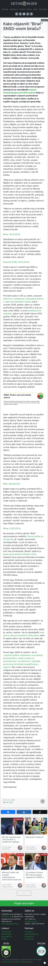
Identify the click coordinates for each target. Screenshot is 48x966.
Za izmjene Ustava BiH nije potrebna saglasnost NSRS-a (35, 874)
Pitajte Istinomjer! (24, 903)
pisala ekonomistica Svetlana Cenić (19, 554)
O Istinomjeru (6, 932)
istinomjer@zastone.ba (9, 924)
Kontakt (4, 939)
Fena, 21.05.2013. (12, 528)
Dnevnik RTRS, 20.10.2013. (16, 262)
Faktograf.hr (29, 937)
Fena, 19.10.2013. (11, 234)
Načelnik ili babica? (35, 837)
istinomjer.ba (6, 916)
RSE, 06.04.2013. (11, 484)
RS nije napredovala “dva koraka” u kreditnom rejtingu (11, 839)
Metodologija (6, 934)
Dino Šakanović (32, 849)
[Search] (31, 14)
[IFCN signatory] (6, 951)
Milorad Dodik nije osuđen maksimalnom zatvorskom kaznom (11, 876)
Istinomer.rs (29, 932)
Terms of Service (22, 962)
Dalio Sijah (9, 802)
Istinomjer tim (6, 937)
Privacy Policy (6, 962)
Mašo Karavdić (8, 886)
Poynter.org (29, 939)
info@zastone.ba (31, 921)
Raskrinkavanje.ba (31, 934)
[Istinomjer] (24, 3)
